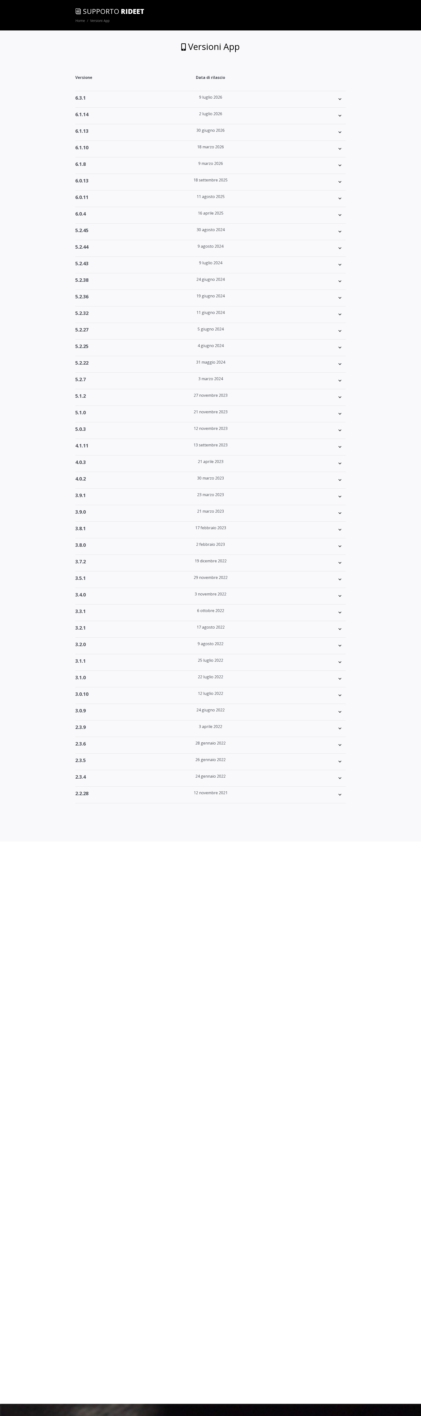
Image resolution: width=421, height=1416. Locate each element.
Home (80, 20)
